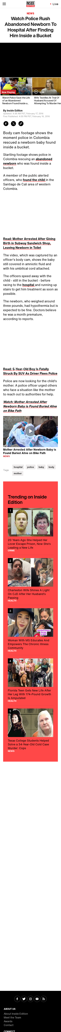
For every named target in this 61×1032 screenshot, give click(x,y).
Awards (8, 1021)
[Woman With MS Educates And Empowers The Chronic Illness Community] (30, 630)
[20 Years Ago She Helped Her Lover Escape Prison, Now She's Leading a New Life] (30, 530)
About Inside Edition (16, 1014)
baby (41, 467)
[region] (30, 431)
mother (18, 473)
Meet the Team (12, 1017)
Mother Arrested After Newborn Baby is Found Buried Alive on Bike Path (29, 451)
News (30, 13)
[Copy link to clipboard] (21, 124)
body (51, 467)
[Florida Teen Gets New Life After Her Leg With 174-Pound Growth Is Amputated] (30, 680)
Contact (8, 1025)
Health (12, 601)
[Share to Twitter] (13, 124)
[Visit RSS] (44, 999)
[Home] (30, 3)
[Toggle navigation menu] (4, 4)
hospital (28, 285)
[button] (30, 431)
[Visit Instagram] (30, 999)
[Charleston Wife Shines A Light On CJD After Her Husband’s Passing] (30, 580)
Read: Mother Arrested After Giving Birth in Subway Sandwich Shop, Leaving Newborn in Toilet (29, 243)
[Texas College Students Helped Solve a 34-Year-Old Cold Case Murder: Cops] (30, 730)
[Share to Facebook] (6, 124)
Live (55, 4)
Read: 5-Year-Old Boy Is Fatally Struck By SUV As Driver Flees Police (30, 371)
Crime (11, 550)
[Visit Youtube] (37, 999)
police (30, 467)
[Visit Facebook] (17, 999)
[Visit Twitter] (24, 999)
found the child (34, 180)
